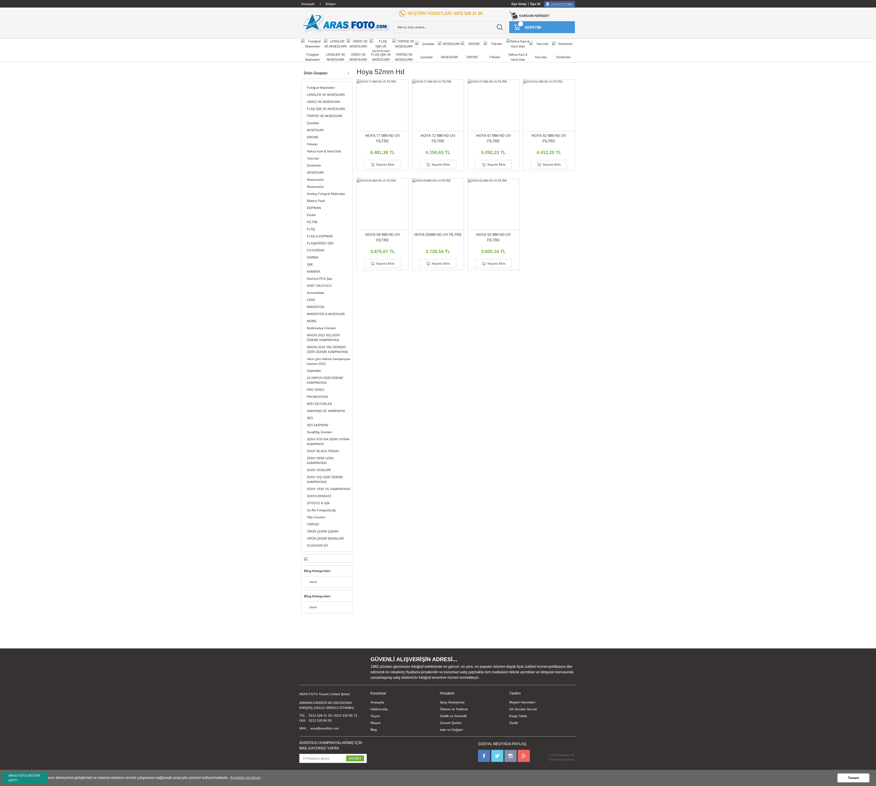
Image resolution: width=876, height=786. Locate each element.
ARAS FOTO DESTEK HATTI (24, 778)
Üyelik (513, 723)
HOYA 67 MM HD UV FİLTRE (493, 138)
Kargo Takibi (518, 716)
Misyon (375, 723)
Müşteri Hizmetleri (522, 702)
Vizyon (375, 716)
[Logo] (345, 22)
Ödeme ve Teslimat (454, 709)
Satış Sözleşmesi (452, 702)
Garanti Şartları (451, 723)
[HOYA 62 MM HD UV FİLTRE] (549, 105)
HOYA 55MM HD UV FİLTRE (438, 235)
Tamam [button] (853, 778)
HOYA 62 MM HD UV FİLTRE (549, 138)
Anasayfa (377, 702)
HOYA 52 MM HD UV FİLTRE (493, 237)
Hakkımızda (379, 709)
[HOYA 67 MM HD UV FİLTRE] (493, 105)
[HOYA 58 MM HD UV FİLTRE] (382, 204)
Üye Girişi (519, 4)
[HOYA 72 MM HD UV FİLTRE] (438, 105)
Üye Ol (535, 4)
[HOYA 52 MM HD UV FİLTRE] (493, 204)
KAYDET (355, 758)
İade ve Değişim (451, 729)
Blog (373, 729)
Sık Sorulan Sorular (523, 709)
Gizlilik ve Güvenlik (453, 716)
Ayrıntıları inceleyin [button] (245, 778)
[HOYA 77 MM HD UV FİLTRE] (382, 105)
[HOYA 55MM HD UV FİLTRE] (438, 204)
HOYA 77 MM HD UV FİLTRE (382, 138)
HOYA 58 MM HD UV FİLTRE (382, 237)
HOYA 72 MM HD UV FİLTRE (438, 138)
